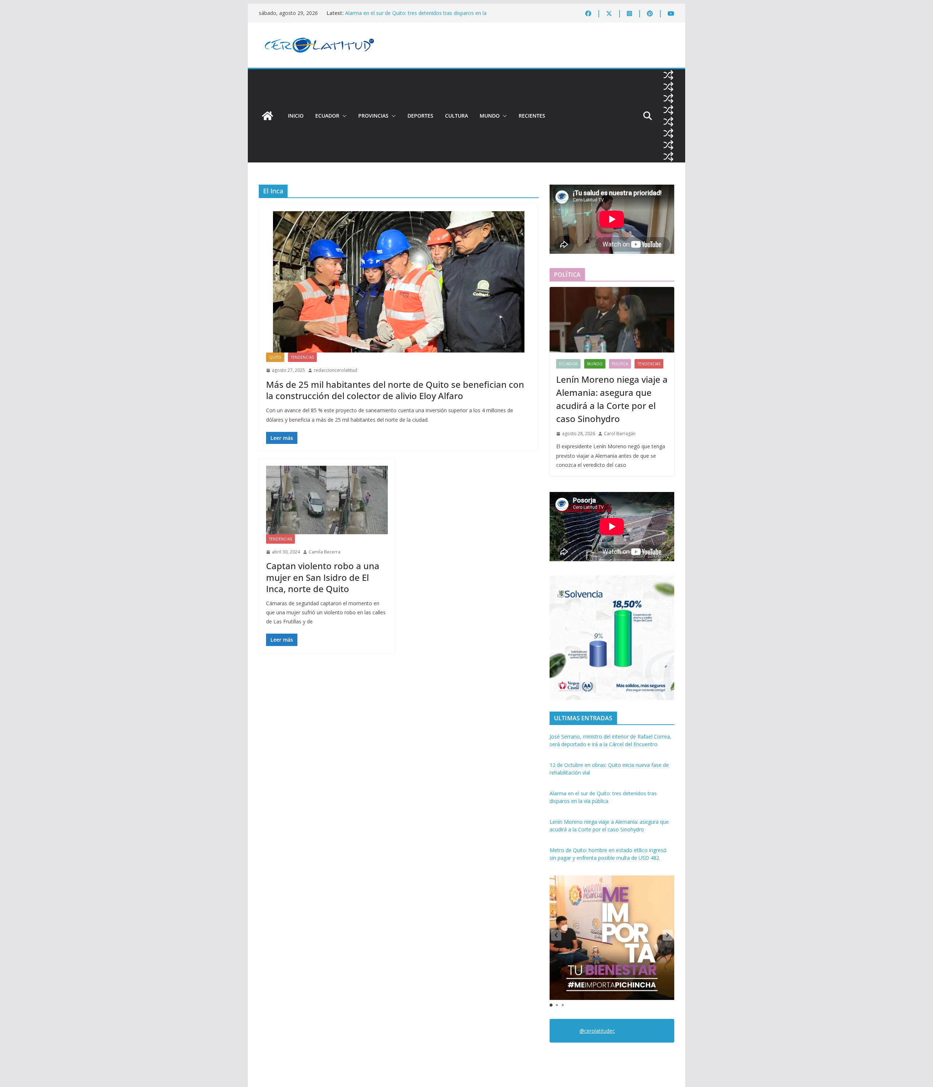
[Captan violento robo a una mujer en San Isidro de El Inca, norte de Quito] (327, 500)
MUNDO (490, 115)
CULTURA (456, 115)
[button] (343, 116)
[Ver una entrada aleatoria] (668, 75)
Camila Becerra (324, 552)
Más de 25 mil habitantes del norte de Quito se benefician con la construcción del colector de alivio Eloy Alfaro (395, 390)
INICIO (296, 115)
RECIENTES (532, 115)
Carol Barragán (620, 433)
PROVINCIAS (373, 115)
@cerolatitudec (597, 1030)
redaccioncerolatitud (335, 370)
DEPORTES (420, 115)
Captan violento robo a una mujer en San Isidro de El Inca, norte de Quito (322, 577)
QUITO (275, 357)
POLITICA (620, 363)
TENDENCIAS (302, 357)
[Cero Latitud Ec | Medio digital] (267, 116)
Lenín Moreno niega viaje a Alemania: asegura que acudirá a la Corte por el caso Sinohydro (612, 399)
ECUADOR (327, 115)
